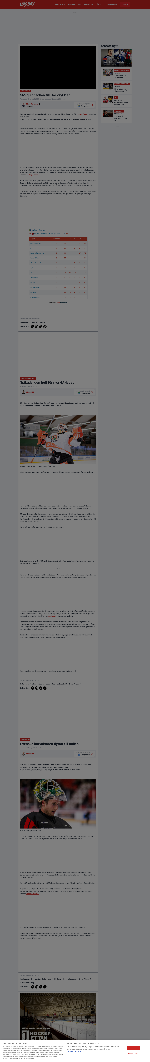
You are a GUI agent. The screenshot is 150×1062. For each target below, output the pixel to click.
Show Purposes (133, 1054)
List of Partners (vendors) (75, 1051)
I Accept (133, 1048)
